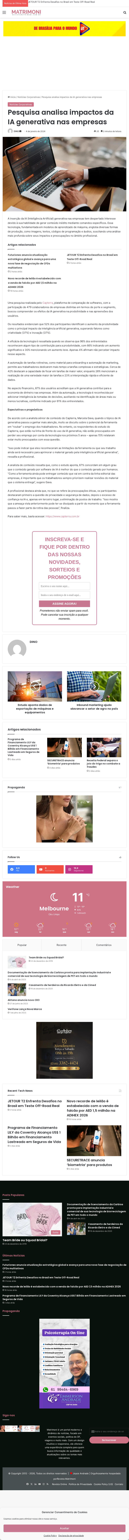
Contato (119, 1484)
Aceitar (64, 1528)
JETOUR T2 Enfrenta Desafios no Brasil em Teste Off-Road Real (61, 2)
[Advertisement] (64, 64)
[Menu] (4, 13)
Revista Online (59, 1484)
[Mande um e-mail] (20, 131)
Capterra (47, 302)
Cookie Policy (50, 1535)
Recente (62, 945)
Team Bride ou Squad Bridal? (46, 957)
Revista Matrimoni (66, 1478)
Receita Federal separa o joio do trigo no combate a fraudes (103, 763)
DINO (16, 131)
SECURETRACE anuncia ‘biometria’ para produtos (63, 762)
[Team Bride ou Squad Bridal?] (17, 962)
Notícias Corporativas (29, 97)
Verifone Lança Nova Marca (25, 1009)
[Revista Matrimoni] (26, 12)
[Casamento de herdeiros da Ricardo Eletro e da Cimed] (17, 989)
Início (13, 97)
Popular (22, 945)
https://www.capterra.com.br (62, 516)
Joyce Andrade (81, 1473)
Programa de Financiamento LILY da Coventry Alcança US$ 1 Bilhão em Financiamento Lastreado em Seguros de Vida (23, 747)
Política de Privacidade (80, 1484)
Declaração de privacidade (71, 1535)
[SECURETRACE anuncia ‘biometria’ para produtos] (64, 747)
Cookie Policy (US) (103, 1484)
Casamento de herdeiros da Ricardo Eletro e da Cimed (62, 985)
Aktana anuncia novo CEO (24, 1000)
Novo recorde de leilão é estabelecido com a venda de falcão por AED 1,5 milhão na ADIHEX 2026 (34, 283)
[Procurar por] (124, 13)
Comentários (104, 945)
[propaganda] (64, 28)
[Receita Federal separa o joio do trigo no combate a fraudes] (104, 747)
